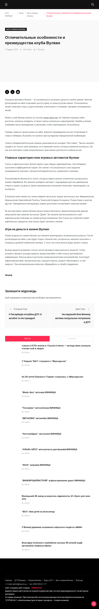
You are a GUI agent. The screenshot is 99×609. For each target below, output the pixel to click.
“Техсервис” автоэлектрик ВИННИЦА (41, 407)
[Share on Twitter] (12, 92)
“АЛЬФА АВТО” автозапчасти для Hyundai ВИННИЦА (49, 449)
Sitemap (79, 580)
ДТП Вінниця (20, 580)
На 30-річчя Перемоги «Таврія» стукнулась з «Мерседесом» (52, 376)
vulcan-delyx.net (50, 117)
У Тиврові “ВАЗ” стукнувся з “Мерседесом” (44, 361)
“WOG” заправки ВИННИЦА (36, 464)
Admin (27, 352)
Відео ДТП (48, 580)
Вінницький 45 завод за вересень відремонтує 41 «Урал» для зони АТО (56, 497)
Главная (8, 580)
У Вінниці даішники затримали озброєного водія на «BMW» (52, 527)
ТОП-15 (27, 339)
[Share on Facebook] (7, 92)
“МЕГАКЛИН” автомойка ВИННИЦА (40, 418)
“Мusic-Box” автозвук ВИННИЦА (39, 392)
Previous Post (20, 309)
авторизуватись (53, 297)
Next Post (80, 309)
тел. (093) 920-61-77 (37, 584)
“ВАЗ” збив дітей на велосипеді (38, 511)
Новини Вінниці (34, 580)
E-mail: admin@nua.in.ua (16, 584)
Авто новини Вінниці (15, 29)
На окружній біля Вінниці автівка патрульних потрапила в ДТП (72, 318)
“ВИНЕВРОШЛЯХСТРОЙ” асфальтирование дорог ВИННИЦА (53, 480)
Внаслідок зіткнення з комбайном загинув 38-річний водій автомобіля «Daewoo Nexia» (52, 544)
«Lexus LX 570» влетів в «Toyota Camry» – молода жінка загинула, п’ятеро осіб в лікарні (56, 347)
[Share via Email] (18, 92)
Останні (72, 339)
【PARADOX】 (37, 588)
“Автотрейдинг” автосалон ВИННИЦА (41, 433)
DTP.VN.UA (10, 600)
